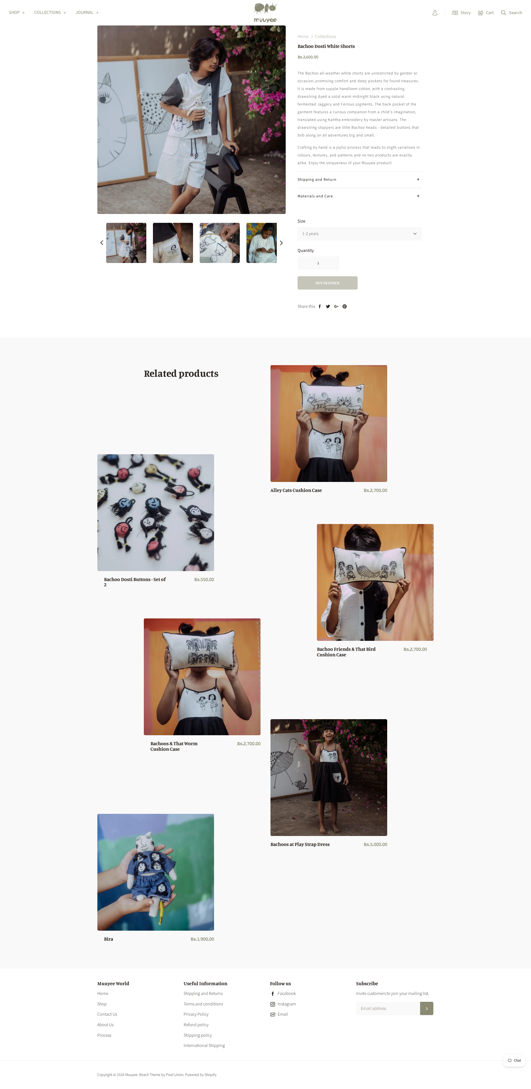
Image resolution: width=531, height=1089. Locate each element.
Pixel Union (174, 1075)
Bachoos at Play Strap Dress (300, 844)
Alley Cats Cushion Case (296, 490)
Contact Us (107, 1014)
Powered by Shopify (200, 1075)
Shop (102, 1004)
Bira (108, 939)
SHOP (14, 12)
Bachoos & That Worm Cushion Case (174, 746)
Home (102, 993)
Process (104, 1035)
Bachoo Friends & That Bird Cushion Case (346, 651)
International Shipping (204, 1045)
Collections (325, 36)
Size (301, 221)
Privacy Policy (196, 1014)
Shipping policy (198, 1035)
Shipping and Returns (203, 993)
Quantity (306, 250)
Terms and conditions (203, 1004)
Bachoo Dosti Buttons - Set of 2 (135, 582)
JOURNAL (84, 12)
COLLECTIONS (47, 12)
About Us (105, 1025)
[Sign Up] (426, 1008)
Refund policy (196, 1025)
